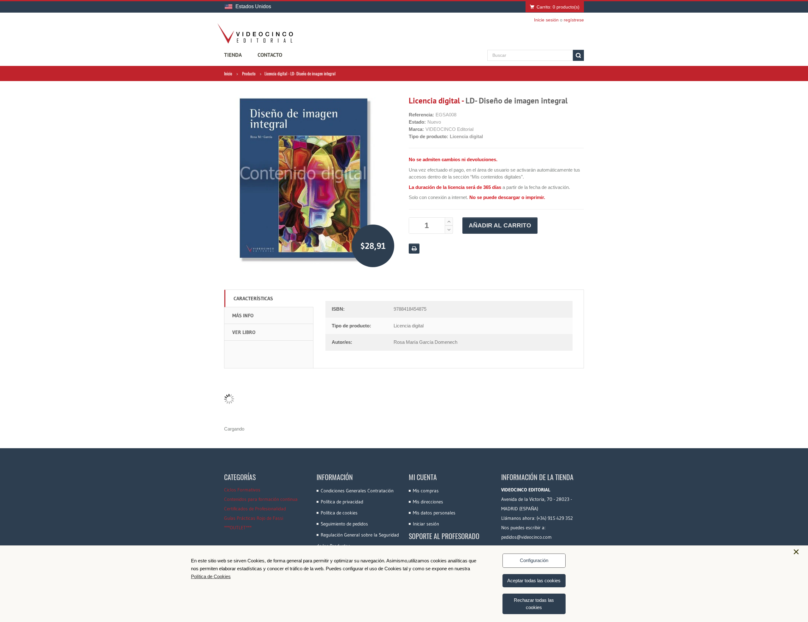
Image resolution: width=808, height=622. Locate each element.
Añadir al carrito (500, 225)
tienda (233, 54)
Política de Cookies (211, 576)
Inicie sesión (546, 19)
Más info (242, 315)
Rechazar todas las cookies (534, 603)
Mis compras (426, 491)
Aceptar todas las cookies (534, 580)
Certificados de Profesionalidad (255, 509)
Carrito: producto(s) (558, 6)
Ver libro (243, 332)
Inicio (228, 73)
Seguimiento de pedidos (344, 524)
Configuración (534, 560)
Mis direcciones (428, 502)
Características (253, 298)
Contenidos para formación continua (261, 499)
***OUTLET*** (238, 528)
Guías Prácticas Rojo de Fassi (253, 518)
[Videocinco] (255, 33)
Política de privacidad (342, 502)
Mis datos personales (434, 513)
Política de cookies (339, 513)
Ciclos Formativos (242, 490)
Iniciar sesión (426, 524)
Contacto (270, 54)
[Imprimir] (414, 249)
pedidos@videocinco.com (526, 537)
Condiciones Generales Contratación (357, 491)
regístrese (574, 19)
